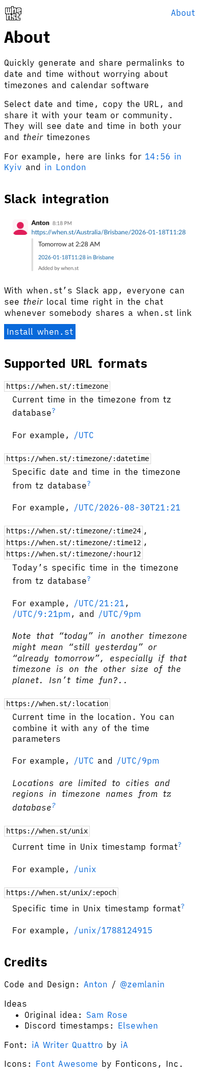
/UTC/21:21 (99, 603)
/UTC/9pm (119, 614)
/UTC (83, 435)
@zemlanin (142, 984)
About (183, 13)
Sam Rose (107, 1015)
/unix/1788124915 (113, 930)
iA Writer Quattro (67, 1045)
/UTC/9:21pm (41, 614)
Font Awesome (67, 1064)
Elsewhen (138, 1025)
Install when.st (40, 332)
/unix (84, 869)
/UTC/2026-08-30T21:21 (127, 507)
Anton (96, 984)
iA (124, 1045)
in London (65, 167)
